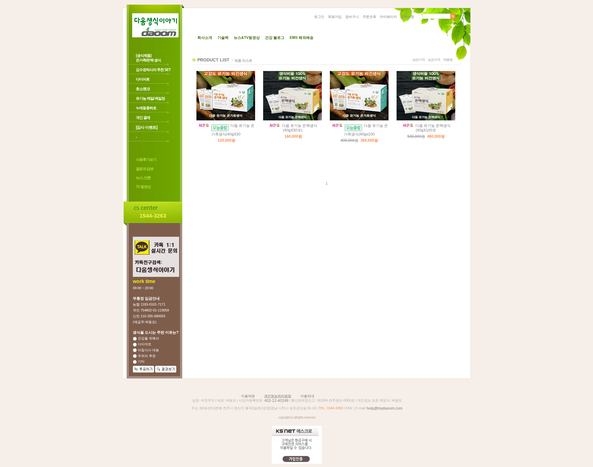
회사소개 (204, 37)
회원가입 (335, 17)
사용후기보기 (146, 160)
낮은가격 (418, 59)
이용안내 (307, 396)
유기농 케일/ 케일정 (150, 98)
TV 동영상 (143, 187)
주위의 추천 (146, 356)
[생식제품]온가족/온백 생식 (148, 57)
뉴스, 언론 (143, 178)
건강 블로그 (274, 37)
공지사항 (407, 17)
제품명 (447, 59)
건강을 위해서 (148, 338)
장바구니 (352, 17)
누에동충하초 (146, 108)
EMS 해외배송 (301, 37)
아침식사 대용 (148, 350)
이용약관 (248, 396)
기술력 (223, 37)
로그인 (319, 17)
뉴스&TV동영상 (247, 37)
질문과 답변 (145, 169)
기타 (141, 361)
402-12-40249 (276, 400)
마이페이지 (388, 17)
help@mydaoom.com (384, 408)
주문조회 (369, 17)
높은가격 (434, 59)
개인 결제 (143, 117)
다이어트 (142, 79)
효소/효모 (143, 89)
